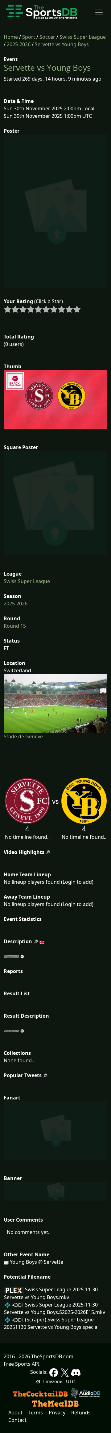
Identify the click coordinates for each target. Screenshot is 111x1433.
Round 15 (15, 625)
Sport (28, 36)
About (15, 1412)
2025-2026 (19, 44)
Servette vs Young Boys (62, 44)
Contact (17, 1420)
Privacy (57, 1412)
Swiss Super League (83, 36)
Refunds (81, 1412)
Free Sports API (21, 1363)
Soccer (47, 36)
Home (11, 36)
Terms (35, 1412)
